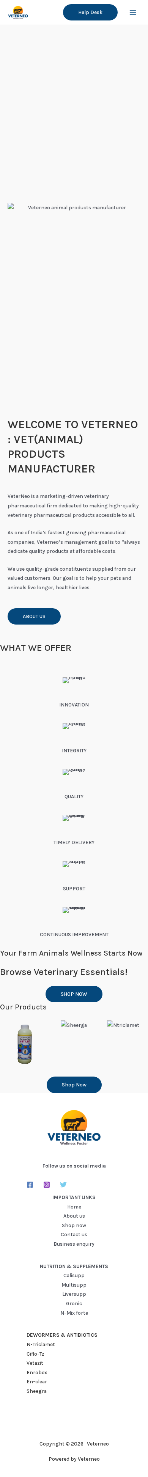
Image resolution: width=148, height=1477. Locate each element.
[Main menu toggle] (133, 12)
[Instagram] (46, 1184)
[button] (90, 12)
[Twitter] (63, 1184)
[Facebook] (30, 1184)
